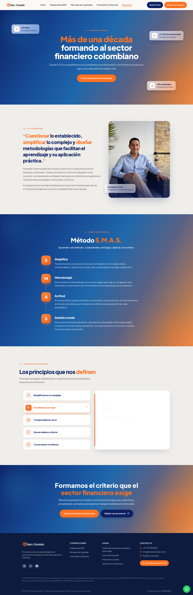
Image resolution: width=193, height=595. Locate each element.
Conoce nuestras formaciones (96, 78)
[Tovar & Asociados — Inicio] (15, 5)
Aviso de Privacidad (110, 555)
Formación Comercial (107, 5)
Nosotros (127, 5)
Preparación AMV (58, 5)
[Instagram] (24, 566)
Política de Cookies (110, 559)
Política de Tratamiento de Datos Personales (116, 549)
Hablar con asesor (175, 5)
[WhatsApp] (30, 566)
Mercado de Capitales (82, 5)
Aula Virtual (155, 5)
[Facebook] (37, 566)
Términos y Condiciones (112, 564)
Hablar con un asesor (115, 513)
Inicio (43, 5)
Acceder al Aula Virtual (155, 563)
